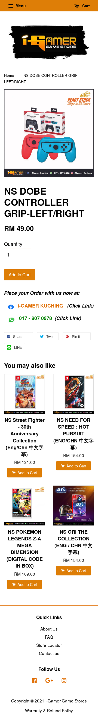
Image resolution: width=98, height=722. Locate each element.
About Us (49, 629)
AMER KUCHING (43, 305)
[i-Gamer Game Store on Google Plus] (49, 681)
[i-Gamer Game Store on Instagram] (64, 681)
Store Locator (49, 645)
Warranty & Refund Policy (49, 710)
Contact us (49, 653)
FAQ (49, 637)
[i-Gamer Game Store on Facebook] (34, 681)
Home (9, 75)
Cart (85, 5)
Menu (20, 5)
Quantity (13, 243)
